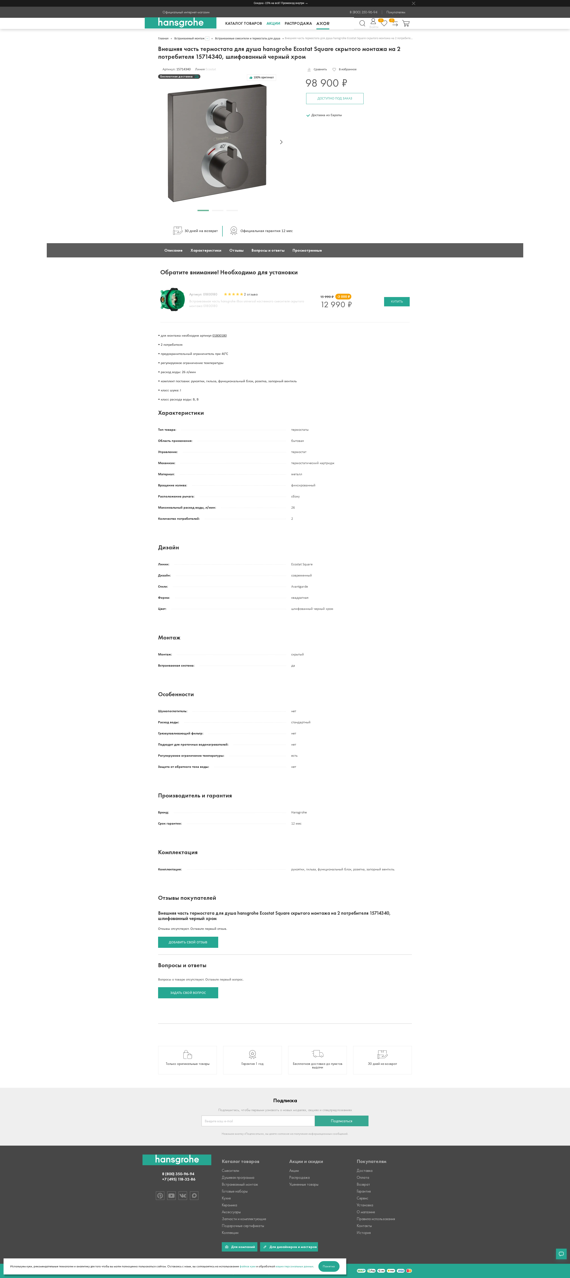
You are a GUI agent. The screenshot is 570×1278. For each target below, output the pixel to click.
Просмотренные (307, 250)
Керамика (229, 1205)
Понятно (329, 1266)
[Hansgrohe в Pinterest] (160, 1195)
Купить (397, 301)
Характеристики (206, 250)
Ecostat (211, 69)
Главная (163, 38)
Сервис (362, 1198)
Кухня (226, 1198)
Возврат (363, 1184)
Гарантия (364, 1191)
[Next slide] (281, 142)
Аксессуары (231, 1211)
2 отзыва (251, 294)
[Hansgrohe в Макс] (194, 1195)
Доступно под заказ (335, 98)
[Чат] (561, 1254)
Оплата (363, 1177)
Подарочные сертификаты (243, 1225)
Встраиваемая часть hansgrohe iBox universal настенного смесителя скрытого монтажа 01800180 (246, 303)
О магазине (366, 1211)
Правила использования (376, 1218)
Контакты (364, 1225)
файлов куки (248, 1266)
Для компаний (243, 1247)
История (364, 1232)
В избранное (347, 69)
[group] (187, 1060)
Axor (322, 23)
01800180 (219, 336)
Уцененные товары (303, 1184)
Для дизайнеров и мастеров (293, 1247)
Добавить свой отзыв (188, 942)
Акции (273, 23)
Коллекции (230, 1232)
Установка (365, 1205)
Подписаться (341, 1120)
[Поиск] (362, 23)
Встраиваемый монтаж (189, 38)
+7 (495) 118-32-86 (178, 1179)
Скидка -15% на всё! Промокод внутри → (265, 3)
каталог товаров (243, 23)
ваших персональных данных (294, 1266)
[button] (203, 210)
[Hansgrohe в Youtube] (171, 1195)
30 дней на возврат (201, 231)
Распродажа (298, 23)
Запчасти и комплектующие (244, 1218)
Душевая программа (238, 1177)
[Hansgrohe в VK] (183, 1195)
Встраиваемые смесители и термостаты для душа (247, 38)
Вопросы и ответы (268, 250)
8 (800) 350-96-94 (363, 12)
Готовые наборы (235, 1191)
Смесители (230, 1170)
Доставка (365, 1170)
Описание (173, 250)
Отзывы (236, 250)
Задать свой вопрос (188, 993)
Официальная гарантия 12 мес (266, 231)
